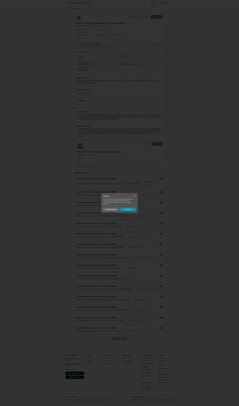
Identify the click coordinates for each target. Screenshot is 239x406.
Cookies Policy (111, 209)
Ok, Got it (128, 209)
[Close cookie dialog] (135, 196)
